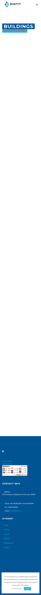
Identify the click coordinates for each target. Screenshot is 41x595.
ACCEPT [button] (27, 589)
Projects (7, 538)
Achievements (9, 543)
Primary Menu (37, 4)
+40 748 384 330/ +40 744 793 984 (21, 503)
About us (7, 530)
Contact (6, 547)
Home (6, 525)
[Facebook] (18, 569)
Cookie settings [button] (16, 589)
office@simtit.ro (15, 511)
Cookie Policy (7, 464)
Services (6, 534)
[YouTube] (23, 569)
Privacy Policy (7, 461)
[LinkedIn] (20, 569)
